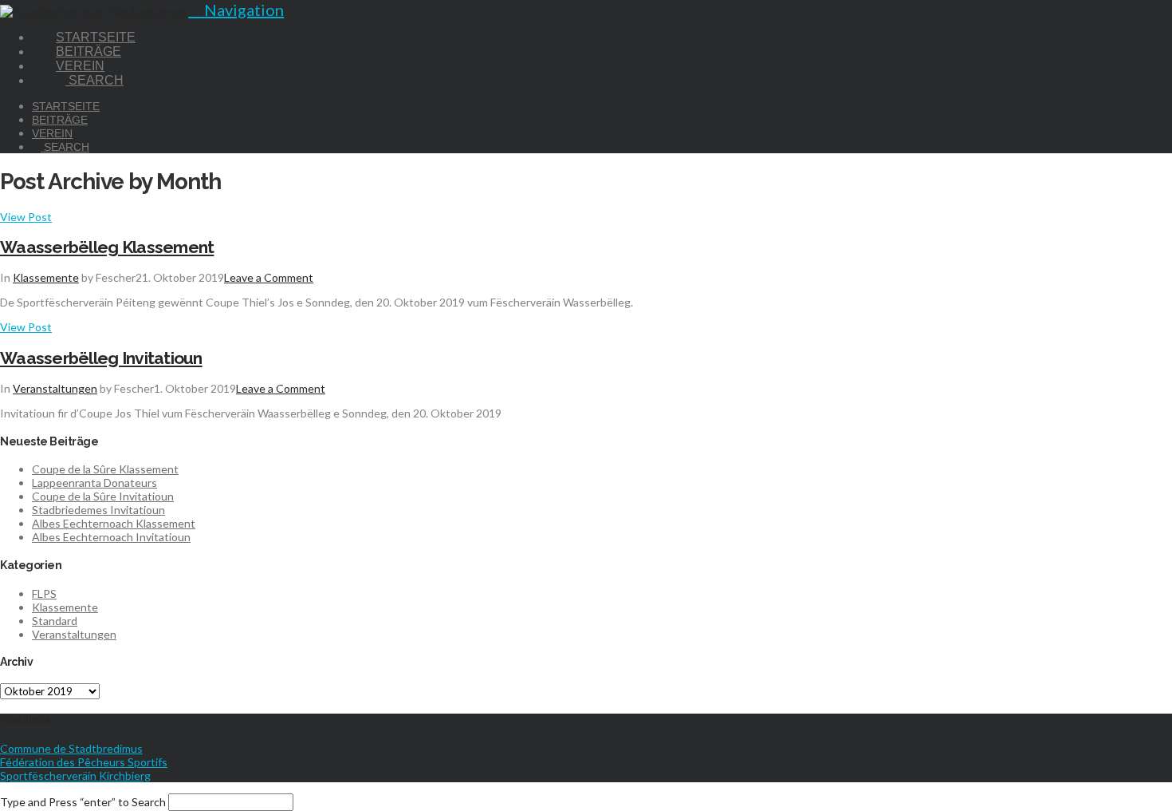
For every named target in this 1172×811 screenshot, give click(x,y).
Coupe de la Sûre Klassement (105, 469)
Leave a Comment (268, 277)
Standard (54, 620)
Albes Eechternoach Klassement (113, 523)
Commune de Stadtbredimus (71, 748)
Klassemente (46, 277)
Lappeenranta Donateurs (94, 482)
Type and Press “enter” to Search (83, 802)
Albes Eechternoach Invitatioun (111, 537)
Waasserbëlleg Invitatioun (101, 358)
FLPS (44, 593)
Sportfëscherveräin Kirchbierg (75, 775)
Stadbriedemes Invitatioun (98, 509)
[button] (236, 9)
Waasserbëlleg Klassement (107, 247)
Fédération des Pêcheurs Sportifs (83, 762)
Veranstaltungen (55, 388)
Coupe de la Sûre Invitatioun (103, 496)
